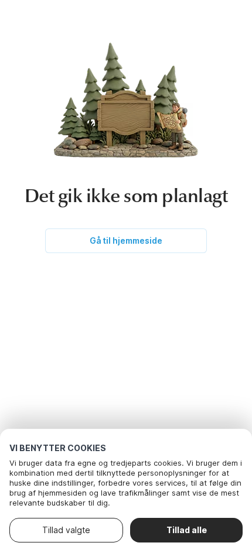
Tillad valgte (66, 530)
